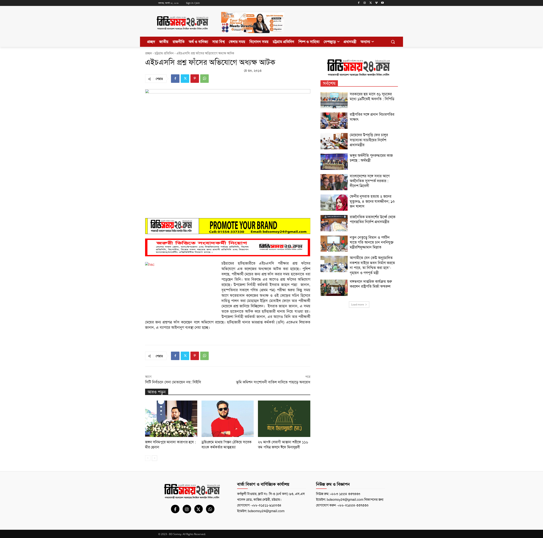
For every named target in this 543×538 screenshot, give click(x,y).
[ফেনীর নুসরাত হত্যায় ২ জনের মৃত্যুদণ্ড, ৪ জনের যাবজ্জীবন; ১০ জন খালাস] (334, 202)
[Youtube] (382, 3)
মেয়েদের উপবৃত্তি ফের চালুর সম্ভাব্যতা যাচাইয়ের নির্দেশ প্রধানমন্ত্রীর (369, 139)
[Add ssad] (252, 36)
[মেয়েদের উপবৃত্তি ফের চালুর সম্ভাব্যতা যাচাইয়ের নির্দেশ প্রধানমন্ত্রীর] (334, 141)
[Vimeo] (376, 3)
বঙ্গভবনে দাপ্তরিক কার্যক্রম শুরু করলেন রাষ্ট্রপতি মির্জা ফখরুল (371, 284)
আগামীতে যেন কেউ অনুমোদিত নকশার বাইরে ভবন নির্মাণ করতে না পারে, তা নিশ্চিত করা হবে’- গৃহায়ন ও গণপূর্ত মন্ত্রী (372, 265)
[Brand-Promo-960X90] (227, 226)
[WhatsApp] (204, 78)
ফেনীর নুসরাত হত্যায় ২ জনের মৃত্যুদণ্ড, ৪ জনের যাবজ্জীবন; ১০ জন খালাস (372, 201)
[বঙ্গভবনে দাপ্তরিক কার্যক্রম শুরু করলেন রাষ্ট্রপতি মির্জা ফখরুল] (334, 288)
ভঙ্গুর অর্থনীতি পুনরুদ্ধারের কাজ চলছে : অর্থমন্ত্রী (371, 158)
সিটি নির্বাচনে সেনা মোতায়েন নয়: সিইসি (173, 382)
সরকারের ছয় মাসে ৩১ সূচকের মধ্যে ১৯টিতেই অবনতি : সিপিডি (372, 96)
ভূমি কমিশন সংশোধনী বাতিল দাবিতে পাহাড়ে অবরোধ (273, 382)
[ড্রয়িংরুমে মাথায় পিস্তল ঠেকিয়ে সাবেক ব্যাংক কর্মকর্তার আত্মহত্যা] (228, 419)
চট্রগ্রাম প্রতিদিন (164, 53)
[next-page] (154, 458)
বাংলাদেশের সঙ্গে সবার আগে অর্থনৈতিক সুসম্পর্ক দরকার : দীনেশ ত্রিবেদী (370, 181)
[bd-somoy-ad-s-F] (227, 247)
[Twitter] (370, 3)
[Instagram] (364, 3)
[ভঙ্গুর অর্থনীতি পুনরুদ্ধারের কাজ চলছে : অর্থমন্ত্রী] (334, 162)
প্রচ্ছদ (148, 53)
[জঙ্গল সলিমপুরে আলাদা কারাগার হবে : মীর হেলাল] (171, 419)
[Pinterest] (194, 78)
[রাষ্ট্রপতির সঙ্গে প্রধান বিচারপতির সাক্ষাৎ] (334, 120)
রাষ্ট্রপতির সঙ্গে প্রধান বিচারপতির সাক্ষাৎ (372, 117)
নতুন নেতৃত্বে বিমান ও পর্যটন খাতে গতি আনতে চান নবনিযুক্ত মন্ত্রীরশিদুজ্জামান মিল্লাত (371, 242)
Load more (357, 304)
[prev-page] (147, 458)
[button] (393, 42)
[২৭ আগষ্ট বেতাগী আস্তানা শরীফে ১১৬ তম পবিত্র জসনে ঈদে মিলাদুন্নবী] (284, 419)
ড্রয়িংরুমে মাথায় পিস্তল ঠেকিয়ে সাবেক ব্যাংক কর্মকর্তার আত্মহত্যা (227, 444)
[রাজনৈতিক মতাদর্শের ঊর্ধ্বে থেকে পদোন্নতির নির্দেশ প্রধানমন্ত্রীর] (334, 223)
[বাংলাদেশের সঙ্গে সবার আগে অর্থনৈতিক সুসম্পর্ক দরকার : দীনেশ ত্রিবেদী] (334, 182)
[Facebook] (358, 3)
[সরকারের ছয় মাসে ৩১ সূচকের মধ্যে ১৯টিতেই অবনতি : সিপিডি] (334, 100)
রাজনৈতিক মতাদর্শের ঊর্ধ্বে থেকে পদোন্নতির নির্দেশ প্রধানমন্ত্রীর (372, 219)
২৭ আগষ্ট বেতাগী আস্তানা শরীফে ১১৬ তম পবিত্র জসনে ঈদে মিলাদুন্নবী (283, 444)
